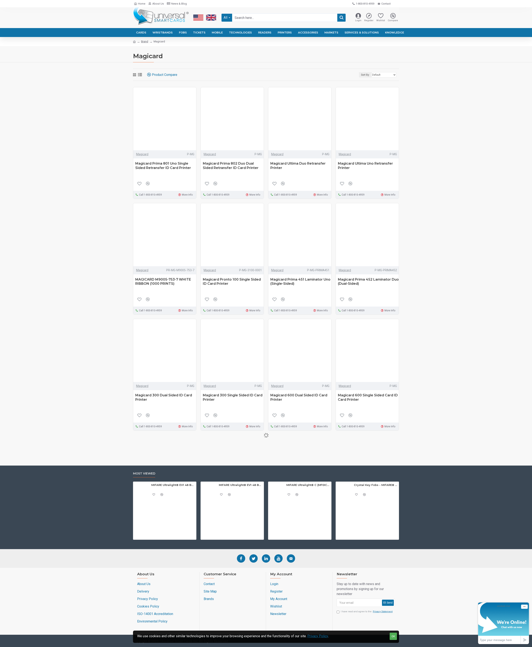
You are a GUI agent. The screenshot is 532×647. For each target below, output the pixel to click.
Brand (144, 41)
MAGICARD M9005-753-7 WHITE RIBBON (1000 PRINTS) (163, 281)
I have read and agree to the (367, 611)
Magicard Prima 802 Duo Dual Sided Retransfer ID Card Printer (231, 165)
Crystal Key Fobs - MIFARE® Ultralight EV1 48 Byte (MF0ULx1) (375, 485)
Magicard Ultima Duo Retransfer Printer (298, 165)
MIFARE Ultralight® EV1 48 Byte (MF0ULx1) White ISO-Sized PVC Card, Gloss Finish (240, 485)
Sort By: (365, 74)
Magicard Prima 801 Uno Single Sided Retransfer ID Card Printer (163, 165)
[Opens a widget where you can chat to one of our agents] (504, 623)
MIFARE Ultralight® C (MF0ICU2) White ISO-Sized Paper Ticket (308, 485)
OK (393, 636)
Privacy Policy (317, 636)
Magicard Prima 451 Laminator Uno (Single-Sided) (300, 281)
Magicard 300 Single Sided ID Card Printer (232, 397)
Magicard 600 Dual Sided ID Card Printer (298, 397)
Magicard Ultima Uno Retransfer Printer (365, 165)
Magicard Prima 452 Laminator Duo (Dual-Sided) (368, 281)
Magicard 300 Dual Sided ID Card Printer (163, 397)
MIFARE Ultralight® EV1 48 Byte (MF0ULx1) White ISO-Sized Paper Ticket (173, 485)
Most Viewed (144, 473)
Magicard (142, 154)
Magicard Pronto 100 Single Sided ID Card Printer (232, 281)
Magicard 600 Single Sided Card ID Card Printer (368, 397)
